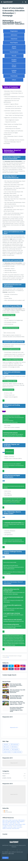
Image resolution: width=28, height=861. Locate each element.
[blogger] (5, 669)
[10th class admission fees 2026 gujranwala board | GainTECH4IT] (6, 691)
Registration (14, 31)
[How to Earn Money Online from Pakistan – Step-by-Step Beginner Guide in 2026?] (6, 703)
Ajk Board (11, 824)
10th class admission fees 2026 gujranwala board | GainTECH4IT (17, 691)
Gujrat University (17, 827)
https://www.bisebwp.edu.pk (9, 503)
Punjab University (7, 825)
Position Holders (14, 60)
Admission (14, 35)
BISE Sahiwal (6, 749)
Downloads (14, 76)
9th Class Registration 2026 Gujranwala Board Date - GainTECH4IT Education (17, 697)
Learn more (11, 853)
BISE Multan (14, 746)
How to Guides (14, 65)
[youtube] (17, 666)
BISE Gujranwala (14, 744)
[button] (1, 2)
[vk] (11, 669)
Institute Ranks (14, 71)
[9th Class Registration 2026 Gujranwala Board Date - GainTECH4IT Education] (6, 697)
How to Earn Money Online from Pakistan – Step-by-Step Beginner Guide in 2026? (17, 703)
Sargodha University (7, 827)
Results (14, 56)
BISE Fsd (5, 821)
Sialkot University (7, 828)
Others (14, 80)
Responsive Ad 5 (14, 727)
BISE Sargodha (15, 749)
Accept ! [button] (5, 857)
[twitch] (22, 669)
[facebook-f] (5, 666)
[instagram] (22, 666)
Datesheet (14, 39)
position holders (7, 752)
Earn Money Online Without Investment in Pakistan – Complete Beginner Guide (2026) (17, 709)
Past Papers (14, 42)
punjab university (17, 752)
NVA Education (15, 828)
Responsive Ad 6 (14, 794)
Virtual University (17, 825)
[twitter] (11, 666)
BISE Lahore (6, 746)
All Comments (8, 812)
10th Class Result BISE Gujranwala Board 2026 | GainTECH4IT (16, 685)
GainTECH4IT (8, 2)
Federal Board (18, 824)
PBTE (24, 824)
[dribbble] (17, 669)
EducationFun (14, 773)
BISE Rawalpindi (12, 821)
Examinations (14, 52)
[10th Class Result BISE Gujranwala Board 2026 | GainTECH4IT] (6, 685)
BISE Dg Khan (13, 822)
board (14, 775)
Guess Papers (14, 47)
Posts (6, 810)
